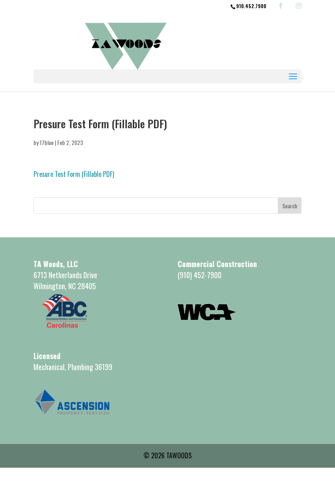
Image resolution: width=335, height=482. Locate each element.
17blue (47, 142)
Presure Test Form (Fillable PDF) (74, 174)
